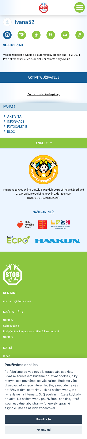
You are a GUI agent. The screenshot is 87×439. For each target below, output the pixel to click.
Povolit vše (43, 419)
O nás (6, 356)
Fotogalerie (17, 127)
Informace (15, 121)
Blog (11, 132)
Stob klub (43, 7)
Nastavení (43, 429)
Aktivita (14, 116)
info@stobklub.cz (20, 301)
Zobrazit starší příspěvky (43, 94)
